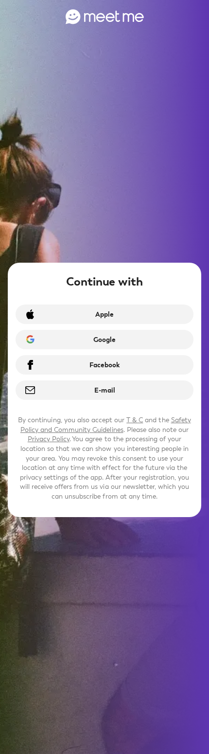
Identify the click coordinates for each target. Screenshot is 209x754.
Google (104, 340)
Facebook (104, 365)
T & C (134, 420)
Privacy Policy (49, 439)
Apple (104, 314)
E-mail (104, 390)
